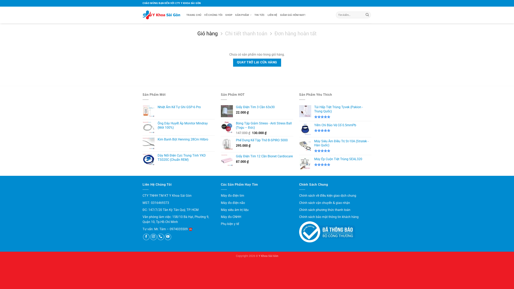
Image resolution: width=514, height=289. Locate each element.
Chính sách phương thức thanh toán (324, 210)
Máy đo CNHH (231, 217)
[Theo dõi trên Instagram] (153, 237)
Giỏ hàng (207, 34)
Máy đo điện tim (232, 195)
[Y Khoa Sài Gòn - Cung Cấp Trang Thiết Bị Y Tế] (161, 15)
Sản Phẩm (242, 14)
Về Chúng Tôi (213, 14)
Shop (228, 14)
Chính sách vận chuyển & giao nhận (324, 203)
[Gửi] (367, 15)
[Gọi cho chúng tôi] (160, 237)
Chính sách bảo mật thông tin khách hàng (329, 217)
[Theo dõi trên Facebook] (146, 237)
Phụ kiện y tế (230, 224)
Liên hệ (272, 14)
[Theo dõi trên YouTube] (168, 237)
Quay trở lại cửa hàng (257, 62)
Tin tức (259, 14)
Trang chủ (193, 14)
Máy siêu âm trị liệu (235, 210)
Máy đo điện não (233, 203)
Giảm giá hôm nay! (292, 14)
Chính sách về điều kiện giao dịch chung (327, 195)
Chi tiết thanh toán (246, 34)
